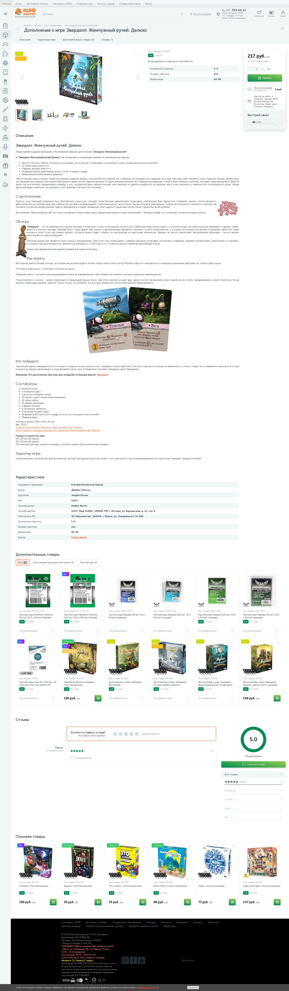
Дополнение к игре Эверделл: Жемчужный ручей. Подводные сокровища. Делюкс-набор (215, 685)
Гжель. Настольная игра (211, 885)
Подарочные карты (129, 3)
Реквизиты (182, 922)
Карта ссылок (188, 960)
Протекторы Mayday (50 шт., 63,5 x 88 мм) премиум (261, 616)
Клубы (148, 3)
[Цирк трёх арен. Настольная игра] (262, 862)
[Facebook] (133, 960)
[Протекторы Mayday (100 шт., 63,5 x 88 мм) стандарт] (217, 590)
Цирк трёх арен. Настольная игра (261, 885)
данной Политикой (147, 987)
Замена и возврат (71, 926)
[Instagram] (125, 960)
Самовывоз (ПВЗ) (62, 3)
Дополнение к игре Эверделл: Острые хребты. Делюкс (170, 683)
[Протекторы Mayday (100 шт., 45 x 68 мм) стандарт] (172, 590)
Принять (193, 987)
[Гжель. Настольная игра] (217, 862)
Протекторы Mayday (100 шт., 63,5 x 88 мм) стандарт (217, 616)
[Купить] (98, 698)
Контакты (166, 922)
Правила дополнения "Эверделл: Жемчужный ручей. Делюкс (49, 427)
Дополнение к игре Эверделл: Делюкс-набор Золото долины (260, 683)
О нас (19, 3)
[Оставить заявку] (53, 631)
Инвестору (169, 926)
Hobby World (79, 537)
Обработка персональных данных (104, 926)
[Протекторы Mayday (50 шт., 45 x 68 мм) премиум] (127, 590)
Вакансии (213, 922)
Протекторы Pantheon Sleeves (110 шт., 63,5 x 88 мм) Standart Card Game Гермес (81, 617)
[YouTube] (141, 960)
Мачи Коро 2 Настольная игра (170, 885)
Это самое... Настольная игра (125, 885)
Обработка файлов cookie (143, 926)
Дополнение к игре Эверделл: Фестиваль (125, 683)
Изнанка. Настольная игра (33, 885)
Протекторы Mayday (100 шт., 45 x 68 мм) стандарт (172, 616)
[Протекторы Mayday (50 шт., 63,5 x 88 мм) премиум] (262, 590)
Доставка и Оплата (37, 3)
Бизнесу (198, 922)
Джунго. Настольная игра (78, 885)
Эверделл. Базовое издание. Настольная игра (79, 683)
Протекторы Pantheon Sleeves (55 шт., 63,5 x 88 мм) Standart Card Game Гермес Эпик (36, 617)
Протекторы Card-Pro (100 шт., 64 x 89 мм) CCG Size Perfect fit (37, 683)
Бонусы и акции (105, 3)
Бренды (151, 922)
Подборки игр (84, 3)
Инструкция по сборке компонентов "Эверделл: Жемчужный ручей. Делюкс (58, 430)
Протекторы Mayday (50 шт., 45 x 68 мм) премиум (127, 616)
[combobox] (254, 122)
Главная (6, 3)
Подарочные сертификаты (126, 922)
